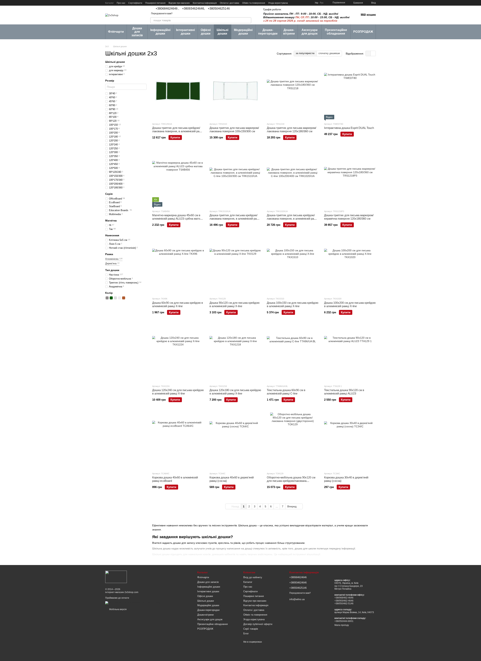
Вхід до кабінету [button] (252, 577)
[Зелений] (111, 298)
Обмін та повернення (253, 3)
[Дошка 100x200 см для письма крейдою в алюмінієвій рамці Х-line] (350, 266)
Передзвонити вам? (161, 13)
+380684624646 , (167, 8)
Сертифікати (135, 3)
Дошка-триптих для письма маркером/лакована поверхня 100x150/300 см (234, 129)
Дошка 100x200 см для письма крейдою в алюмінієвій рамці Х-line (350, 304)
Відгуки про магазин (179, 3)
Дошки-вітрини (289, 31)
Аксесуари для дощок (310, 31)
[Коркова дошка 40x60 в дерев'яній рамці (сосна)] (235, 440)
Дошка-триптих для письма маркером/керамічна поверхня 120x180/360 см (349, 217)
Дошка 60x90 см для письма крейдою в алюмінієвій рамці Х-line (177, 304)
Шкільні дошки (222, 31)
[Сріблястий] (115, 298)
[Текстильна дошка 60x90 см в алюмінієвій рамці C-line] (292, 353)
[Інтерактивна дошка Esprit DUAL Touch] (350, 91)
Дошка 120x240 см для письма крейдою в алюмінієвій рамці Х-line (178, 391)
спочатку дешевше (329, 53)
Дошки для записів (137, 32)
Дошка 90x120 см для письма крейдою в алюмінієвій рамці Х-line (234, 304)
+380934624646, (193, 8)
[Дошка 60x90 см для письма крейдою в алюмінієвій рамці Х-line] (178, 266)
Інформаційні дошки (160, 31)
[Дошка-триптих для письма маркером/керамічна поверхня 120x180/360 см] (350, 178)
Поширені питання (155, 3)
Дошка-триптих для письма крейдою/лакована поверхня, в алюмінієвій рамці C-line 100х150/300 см (235, 219)
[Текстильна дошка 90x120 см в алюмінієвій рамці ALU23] (350, 353)
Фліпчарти (116, 31)
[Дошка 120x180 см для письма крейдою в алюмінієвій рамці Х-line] (235, 353)
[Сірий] (107, 298)
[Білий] (119, 298)
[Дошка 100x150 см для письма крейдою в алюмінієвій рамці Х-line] (292, 266)
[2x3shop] (116, 576)
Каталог (109, 3)
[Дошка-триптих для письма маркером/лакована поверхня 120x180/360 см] (292, 91)
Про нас (121, 3)
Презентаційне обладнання (336, 31)
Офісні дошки (206, 31)
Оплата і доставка (229, 3)
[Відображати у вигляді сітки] (368, 53)
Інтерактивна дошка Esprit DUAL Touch (349, 127)
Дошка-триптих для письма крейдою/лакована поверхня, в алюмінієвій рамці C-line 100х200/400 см (292, 219)
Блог (246, 633)
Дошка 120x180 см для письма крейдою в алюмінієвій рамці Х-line (235, 391)
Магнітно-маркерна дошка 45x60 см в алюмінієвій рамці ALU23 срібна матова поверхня (177, 219)
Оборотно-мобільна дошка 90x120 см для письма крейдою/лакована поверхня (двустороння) (291, 481)
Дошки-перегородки (268, 31)
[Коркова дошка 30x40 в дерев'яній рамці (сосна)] (350, 440)
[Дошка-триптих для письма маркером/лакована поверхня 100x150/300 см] (235, 91)
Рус (322, 3)
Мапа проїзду (341, 625)
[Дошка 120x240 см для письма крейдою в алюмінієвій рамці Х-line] (178, 353)
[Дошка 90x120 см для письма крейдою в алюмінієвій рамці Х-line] (235, 266)
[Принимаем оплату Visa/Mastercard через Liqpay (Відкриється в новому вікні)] (132, 602)
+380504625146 (219, 8)
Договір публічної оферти (257, 624)
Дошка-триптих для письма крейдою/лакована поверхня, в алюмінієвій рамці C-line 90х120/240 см (177, 131)
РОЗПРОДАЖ (363, 31)
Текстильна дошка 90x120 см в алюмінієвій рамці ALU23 (344, 391)
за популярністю (305, 53)
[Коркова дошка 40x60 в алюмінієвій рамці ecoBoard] (178, 440)
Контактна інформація (205, 3)
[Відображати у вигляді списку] (373, 53)
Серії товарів (250, 628)
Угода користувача (278, 3)
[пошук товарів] (248, 20)
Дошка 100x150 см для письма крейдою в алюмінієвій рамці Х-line (292, 304)
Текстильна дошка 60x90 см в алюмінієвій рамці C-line (286, 391)
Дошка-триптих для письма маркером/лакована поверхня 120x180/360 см (291, 129)
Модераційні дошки (243, 31)
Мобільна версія (118, 609)
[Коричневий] (124, 298)
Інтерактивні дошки (185, 31)
